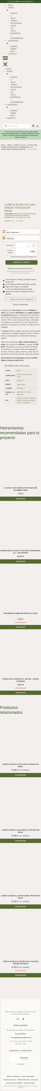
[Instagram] (18, 1019)
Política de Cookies (29, 1083)
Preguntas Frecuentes (9, 1079)
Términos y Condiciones (13, 1076)
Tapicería (27, 402)
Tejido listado (21, 384)
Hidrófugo (20, 388)
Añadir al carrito (22, 262)
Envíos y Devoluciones (28, 1076)
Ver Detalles (20, 499)
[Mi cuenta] (37, 126)
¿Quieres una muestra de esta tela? (20, 268)
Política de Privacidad (23, 1079)
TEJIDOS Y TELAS (20, 145)
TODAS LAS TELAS (25, 217)
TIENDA (9, 145)
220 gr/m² (20, 380)
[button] (5, 61)
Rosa (18, 370)
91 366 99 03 (21, 1034)
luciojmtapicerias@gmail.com (22, 1037)
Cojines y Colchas (22, 398)
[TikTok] (23, 1019)
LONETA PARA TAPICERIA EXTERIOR (13, 149)
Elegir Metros (20, 775)
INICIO (10, 5)
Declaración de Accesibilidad (14, 1083)
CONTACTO (10, 118)
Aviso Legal (34, 1079)
